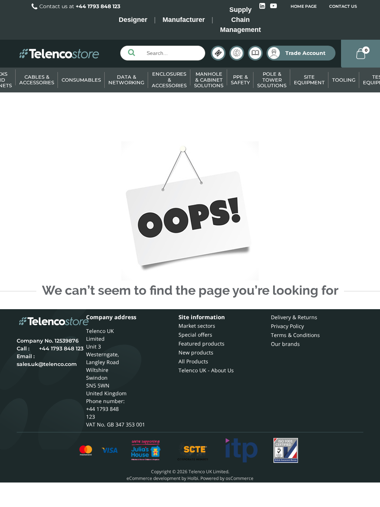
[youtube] (273, 6)
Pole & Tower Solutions (271, 79)
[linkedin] (262, 6)
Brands (218, 53)
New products (195, 352)
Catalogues (255, 53)
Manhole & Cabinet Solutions (208, 79)
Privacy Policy (287, 326)
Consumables (81, 80)
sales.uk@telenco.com (47, 364)
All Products (193, 361)
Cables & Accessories (36, 80)
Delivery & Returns (294, 317)
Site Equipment (309, 80)
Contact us (343, 6)
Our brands (285, 343)
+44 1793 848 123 (98, 6)
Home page (304, 6)
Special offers (195, 334)
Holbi (192, 478)
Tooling (344, 80)
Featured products (201, 343)
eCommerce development (153, 478)
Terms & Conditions (295, 334)
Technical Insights (236, 53)
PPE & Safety (240, 80)
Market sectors (196, 325)
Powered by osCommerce (226, 478)
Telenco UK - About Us (206, 370)
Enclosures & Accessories (169, 79)
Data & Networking (126, 80)
